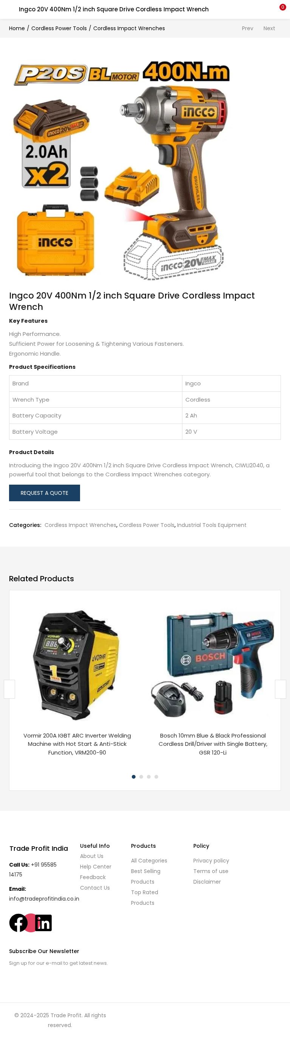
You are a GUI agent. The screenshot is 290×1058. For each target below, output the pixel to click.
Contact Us (95, 888)
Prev (247, 28)
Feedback (93, 877)
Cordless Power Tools (59, 28)
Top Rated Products (144, 898)
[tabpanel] (77, 684)
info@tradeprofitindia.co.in (44, 898)
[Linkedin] (43, 922)
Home (17, 28)
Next (269, 28)
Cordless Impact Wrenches (129, 28)
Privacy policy (211, 860)
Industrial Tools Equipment (212, 525)
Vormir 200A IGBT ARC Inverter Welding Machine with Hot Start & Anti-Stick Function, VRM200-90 (77, 744)
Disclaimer (207, 882)
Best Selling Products (145, 876)
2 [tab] (141, 777)
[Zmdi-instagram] (31, 922)
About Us (91, 856)
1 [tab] (134, 777)
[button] (278, 9)
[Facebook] (18, 922)
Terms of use (210, 871)
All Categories (149, 860)
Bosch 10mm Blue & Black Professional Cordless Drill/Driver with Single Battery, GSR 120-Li (213, 744)
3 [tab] (149, 777)
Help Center (95, 866)
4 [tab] (156, 777)
